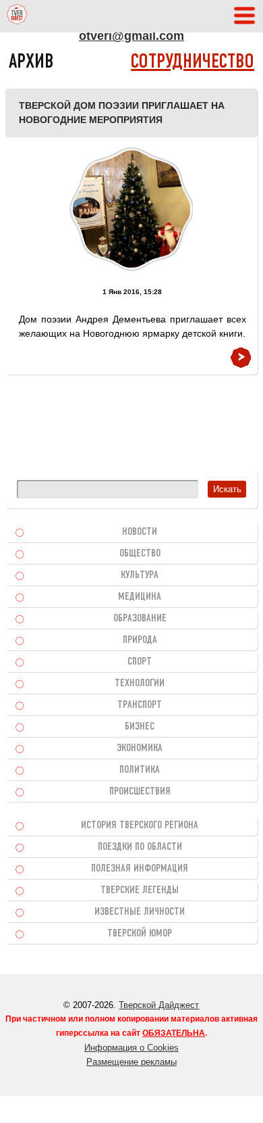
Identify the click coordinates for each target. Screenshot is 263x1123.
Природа (140, 640)
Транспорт (139, 705)
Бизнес (139, 727)
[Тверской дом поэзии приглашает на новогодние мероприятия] (131, 209)
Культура (139, 575)
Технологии (140, 683)
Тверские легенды (139, 890)
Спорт (139, 662)
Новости (139, 532)
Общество (139, 553)
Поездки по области (140, 847)
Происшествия (140, 791)
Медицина (139, 597)
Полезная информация (139, 869)
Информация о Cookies (131, 1048)
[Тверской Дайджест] (17, 16)
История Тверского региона (139, 825)
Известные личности (139, 912)
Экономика (140, 748)
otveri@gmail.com (131, 36)
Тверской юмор (139, 933)
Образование (140, 618)
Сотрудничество (192, 62)
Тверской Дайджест (159, 1005)
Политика (139, 770)
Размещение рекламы (131, 1062)
